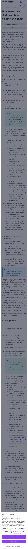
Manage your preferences (13, 546)
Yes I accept (14, 541)
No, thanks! (14, 537)
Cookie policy (17, 532)
